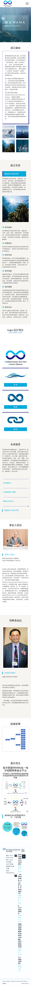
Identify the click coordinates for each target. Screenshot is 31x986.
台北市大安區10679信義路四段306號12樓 (10, 864)
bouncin (27, 983)
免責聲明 (4, 983)
